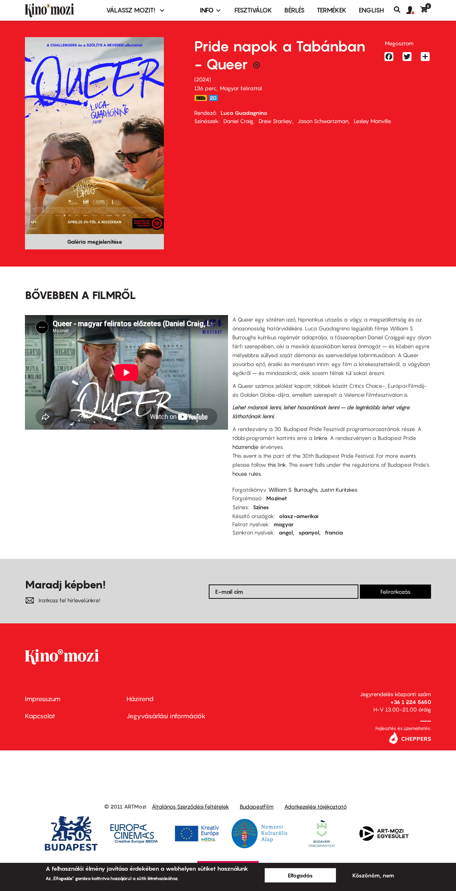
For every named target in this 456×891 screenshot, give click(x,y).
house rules (246, 473)
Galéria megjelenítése (94, 241)
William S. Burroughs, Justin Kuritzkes (312, 489)
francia (334, 532)
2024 (202, 79)
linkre (320, 438)
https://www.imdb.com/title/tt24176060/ (200, 98)
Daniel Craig (238, 121)
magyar (284, 524)
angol (286, 532)
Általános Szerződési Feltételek (190, 806)
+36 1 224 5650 (410, 702)
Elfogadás (300, 875)
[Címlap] (61, 10)
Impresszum (43, 699)
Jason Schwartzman (322, 121)
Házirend (140, 699)
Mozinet (276, 498)
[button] (413, 10)
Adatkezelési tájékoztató (315, 806)
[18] (256, 67)
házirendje (246, 447)
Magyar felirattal (241, 88)
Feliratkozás (395, 591)
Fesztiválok (253, 10)
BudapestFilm (257, 806)
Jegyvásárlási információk (166, 716)
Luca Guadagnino (244, 113)
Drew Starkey (275, 121)
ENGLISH (371, 10)
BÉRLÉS (294, 10)
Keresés (400, 9)
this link (277, 464)
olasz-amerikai (298, 516)
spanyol (309, 532)
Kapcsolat (40, 716)
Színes (261, 507)
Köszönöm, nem (373, 875)
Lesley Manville (372, 121)
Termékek (332, 10)
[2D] (215, 98)
